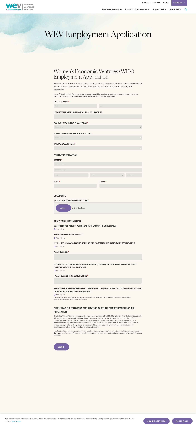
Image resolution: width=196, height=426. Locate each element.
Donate (146, 3)
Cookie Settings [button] (156, 421)
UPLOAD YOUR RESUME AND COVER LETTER (74, 200)
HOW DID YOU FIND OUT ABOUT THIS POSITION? (76, 133)
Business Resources (112, 9)
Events (156, 3)
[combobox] (98, 127)
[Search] (186, 10)
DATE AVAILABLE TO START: (68, 143)
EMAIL (60, 181)
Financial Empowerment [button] (137, 9)
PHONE (106, 181)
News (166, 3)
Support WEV (159, 9)
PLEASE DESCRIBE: (65, 252)
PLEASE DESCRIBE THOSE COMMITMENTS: (74, 275)
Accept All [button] (182, 421)
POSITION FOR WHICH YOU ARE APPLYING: (74, 122)
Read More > (16, 421)
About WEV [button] (175, 9)
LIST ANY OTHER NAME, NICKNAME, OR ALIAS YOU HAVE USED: (78, 112)
